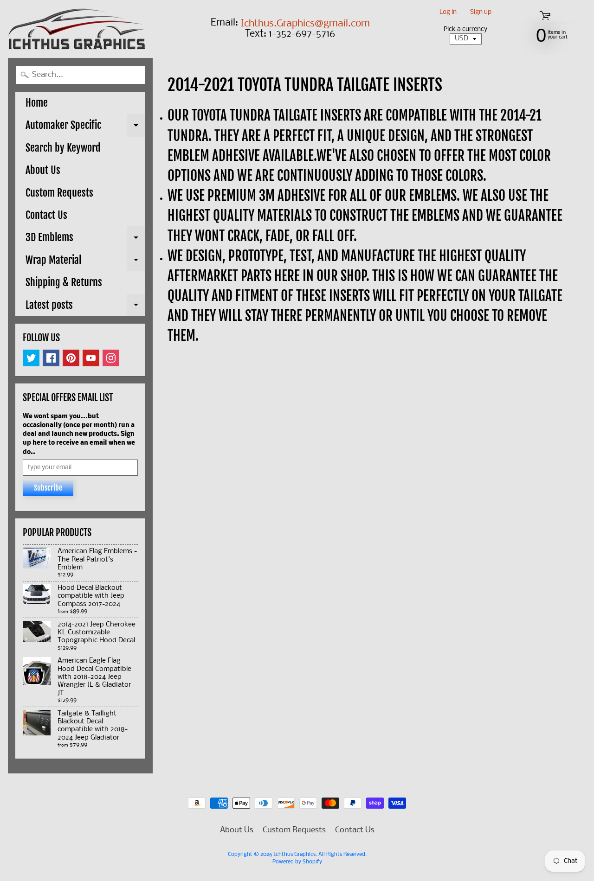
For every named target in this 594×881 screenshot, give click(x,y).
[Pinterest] (71, 358)
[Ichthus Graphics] (77, 29)
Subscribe (48, 487)
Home (37, 102)
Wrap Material (85, 262)
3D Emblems (85, 240)
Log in (448, 13)
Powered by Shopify (297, 862)
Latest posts (85, 307)
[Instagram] (111, 358)
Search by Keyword (63, 147)
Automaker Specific (85, 127)
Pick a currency (465, 29)
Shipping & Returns (64, 282)
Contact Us (46, 215)
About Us (43, 170)
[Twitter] (31, 358)
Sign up (480, 13)
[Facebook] (51, 358)
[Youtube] (91, 358)
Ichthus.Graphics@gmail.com (305, 24)
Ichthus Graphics (295, 854)
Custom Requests (59, 192)
